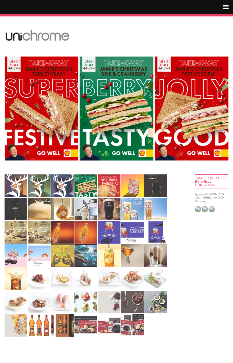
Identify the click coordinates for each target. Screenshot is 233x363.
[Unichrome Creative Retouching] (37, 35)
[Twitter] (205, 209)
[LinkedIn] (212, 209)
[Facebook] (198, 209)
